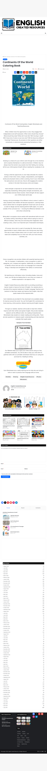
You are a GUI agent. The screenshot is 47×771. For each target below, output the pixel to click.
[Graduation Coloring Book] (38, 433)
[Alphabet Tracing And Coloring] (38, 421)
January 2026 (6, 579)
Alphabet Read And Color (23, 438)
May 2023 (6, 639)
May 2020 (6, 703)
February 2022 (6, 667)
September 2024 (7, 609)
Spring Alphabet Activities (9, 438)
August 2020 (6, 698)
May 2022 (6, 662)
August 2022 (6, 656)
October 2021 (6, 675)
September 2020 (7, 696)
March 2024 (6, 620)
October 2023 (6, 630)
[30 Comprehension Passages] (6, 528)
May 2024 (6, 617)
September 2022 (7, 654)
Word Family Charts (14, 532)
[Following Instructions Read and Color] (23, 421)
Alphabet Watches (14, 515)
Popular (8, 507)
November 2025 (7, 583)
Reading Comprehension (21, 739)
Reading (27, 737)
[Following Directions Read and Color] (9, 421)
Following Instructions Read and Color (23, 426)
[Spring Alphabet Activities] (9, 433)
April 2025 (6, 596)
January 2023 (6, 647)
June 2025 (6, 592)
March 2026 (6, 575)
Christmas (19, 733)
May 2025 (6, 594)
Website (26, 468)
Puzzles (23, 737)
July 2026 (5, 568)
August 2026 (6, 566)
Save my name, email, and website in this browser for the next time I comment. (17, 473)
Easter (22, 735)
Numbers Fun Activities (37, 151)
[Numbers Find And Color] (19, 724)
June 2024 (6, 615)
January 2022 (6, 669)
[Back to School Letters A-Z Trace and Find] (19, 721)
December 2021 (7, 671)
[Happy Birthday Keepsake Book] (23, 724)
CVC (18, 735)
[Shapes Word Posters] (19, 718)
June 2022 (6, 660)
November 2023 (7, 628)
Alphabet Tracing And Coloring (36, 426)
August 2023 (6, 634)
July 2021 (5, 681)
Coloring (8, 56)
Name (2, 463)
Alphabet (23, 731)
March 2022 (6, 666)
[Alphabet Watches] (6, 517)
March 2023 (6, 643)
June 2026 (6, 569)
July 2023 (5, 635)
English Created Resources (27, 376)
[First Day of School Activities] (23, 721)
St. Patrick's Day (20, 741)
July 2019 (5, 707)
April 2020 (6, 705)
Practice (39, 376)
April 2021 (5, 683)
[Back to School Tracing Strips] (28, 718)
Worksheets (24, 379)
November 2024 (7, 605)
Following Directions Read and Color (9, 426)
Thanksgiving (27, 741)
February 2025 (6, 600)
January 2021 (6, 688)
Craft (28, 733)
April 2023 (6, 641)
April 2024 (6, 618)
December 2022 (7, 649)
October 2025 (6, 585)
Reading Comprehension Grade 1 (10, 512)
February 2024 (6, 622)
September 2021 (7, 677)
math (25, 735)
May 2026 (6, 571)
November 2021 (7, 673)
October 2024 (6, 607)
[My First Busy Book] (6, 522)
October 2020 (6, 694)
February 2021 (6, 686)
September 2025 (7, 586)
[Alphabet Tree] (6, 152)
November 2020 (7, 692)
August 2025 (6, 588)
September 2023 (7, 632)
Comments (38, 507)
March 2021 (6, 684)
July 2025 (5, 590)
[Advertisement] (23, 8)
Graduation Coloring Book (38, 438)
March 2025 (6, 598)
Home (5, 56)
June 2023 (6, 637)
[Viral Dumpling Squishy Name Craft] (28, 724)
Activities (8, 376)
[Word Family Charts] (6, 533)
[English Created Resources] (23, 24)
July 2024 (5, 613)
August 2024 (6, 611)
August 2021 (6, 679)
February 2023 (6, 645)
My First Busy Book (14, 521)
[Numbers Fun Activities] (27, 152)
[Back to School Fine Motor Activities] (23, 718)
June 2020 (6, 701)
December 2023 (7, 626)
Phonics (18, 737)
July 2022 (5, 658)
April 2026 (6, 573)
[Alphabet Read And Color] (23, 433)
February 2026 (6, 577)
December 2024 (7, 603)
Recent (22, 507)
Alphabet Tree (14, 151)
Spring (28, 739)
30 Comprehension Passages (17, 526)
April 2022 (6, 664)
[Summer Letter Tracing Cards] (28, 721)
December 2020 (7, 690)
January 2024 (6, 624)
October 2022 (6, 652)
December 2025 (7, 581)
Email (2, 468)
